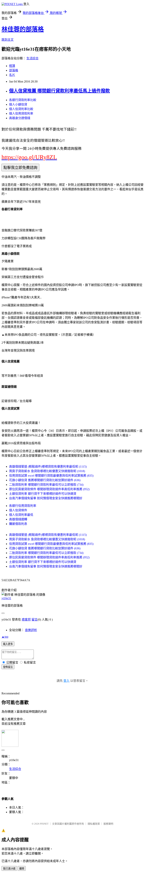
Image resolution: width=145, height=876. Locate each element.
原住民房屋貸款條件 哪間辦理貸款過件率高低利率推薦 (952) (49, 489)
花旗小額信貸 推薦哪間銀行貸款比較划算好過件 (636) (44, 480)
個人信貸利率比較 (21, 109)
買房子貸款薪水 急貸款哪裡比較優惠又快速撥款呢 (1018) (47, 471)
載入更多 (8, 644)
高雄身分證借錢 (19, 118)
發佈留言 (8, 667)
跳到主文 (8, 39)
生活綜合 (32, 58)
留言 (35, 619)
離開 (21, 868)
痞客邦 (26, 619)
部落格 (13, 70)
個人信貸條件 (18, 510)
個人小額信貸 (18, 104)
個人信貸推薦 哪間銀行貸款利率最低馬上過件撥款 (59, 90)
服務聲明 (108, 823)
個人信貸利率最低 (21, 514)
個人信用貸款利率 (21, 113)
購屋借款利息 (18, 523)
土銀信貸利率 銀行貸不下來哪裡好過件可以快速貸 (42, 493)
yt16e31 (6, 598)
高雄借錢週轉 (18, 519)
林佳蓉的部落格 (23, 29)
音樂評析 (31, 630)
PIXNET (44, 823)
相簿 (12, 65)
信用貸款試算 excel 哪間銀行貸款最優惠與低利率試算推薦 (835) (51, 475)
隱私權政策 (94, 823)
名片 (12, 74)
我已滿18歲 (9, 868)
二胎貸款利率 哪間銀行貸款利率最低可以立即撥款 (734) (46, 484)
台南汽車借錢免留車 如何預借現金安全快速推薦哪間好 (45, 498)
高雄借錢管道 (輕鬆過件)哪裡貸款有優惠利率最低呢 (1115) (48, 466)
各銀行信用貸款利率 (22, 505)
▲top (5, 636)
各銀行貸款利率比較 (22, 100)
